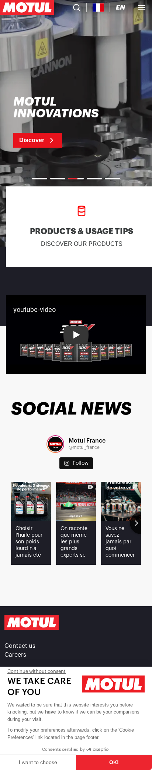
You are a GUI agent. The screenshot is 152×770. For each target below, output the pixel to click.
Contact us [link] (19, 646)
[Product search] (76, 7)
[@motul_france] (55, 444)
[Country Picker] (98, 7)
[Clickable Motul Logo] (27, 7)
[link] (65, 121)
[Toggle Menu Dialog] (141, 7)
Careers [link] (15, 655)
